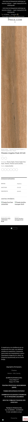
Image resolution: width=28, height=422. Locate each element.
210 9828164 (19, 410)
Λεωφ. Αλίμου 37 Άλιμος (7, 16)
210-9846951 (6, 14)
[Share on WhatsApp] (2, 169)
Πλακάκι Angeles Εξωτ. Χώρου (8, 150)
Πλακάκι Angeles (11, 161)
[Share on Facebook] (5, 169)
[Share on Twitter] (8, 169)
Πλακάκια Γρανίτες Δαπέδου (16, 163)
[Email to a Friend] (11, 169)
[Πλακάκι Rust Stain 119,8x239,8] (7, 208)
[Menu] (3, 20)
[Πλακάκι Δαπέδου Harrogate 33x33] (21, 208)
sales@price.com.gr (19, 16)
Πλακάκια (7, 163)
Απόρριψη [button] (18, 5)
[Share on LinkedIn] (16, 169)
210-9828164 (14, 14)
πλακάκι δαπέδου (9, 166)
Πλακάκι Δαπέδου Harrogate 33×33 (19, 219)
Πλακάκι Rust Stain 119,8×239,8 (5, 219)
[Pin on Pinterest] (14, 169)
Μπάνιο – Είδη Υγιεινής (14, 373)
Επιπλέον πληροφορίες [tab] (8, 179)
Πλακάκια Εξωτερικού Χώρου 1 (17, 149)
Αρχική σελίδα (4, 149)
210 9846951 (11, 410)
